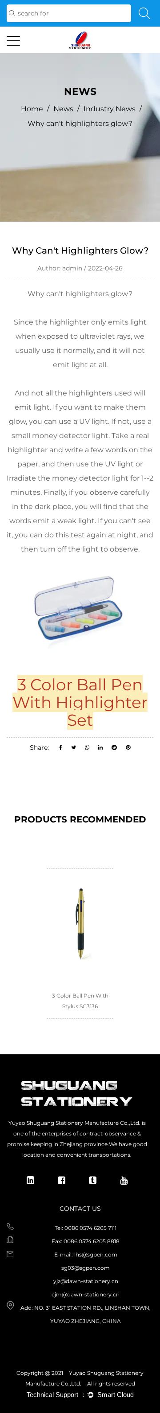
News (63, 109)
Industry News (110, 109)
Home (32, 109)
